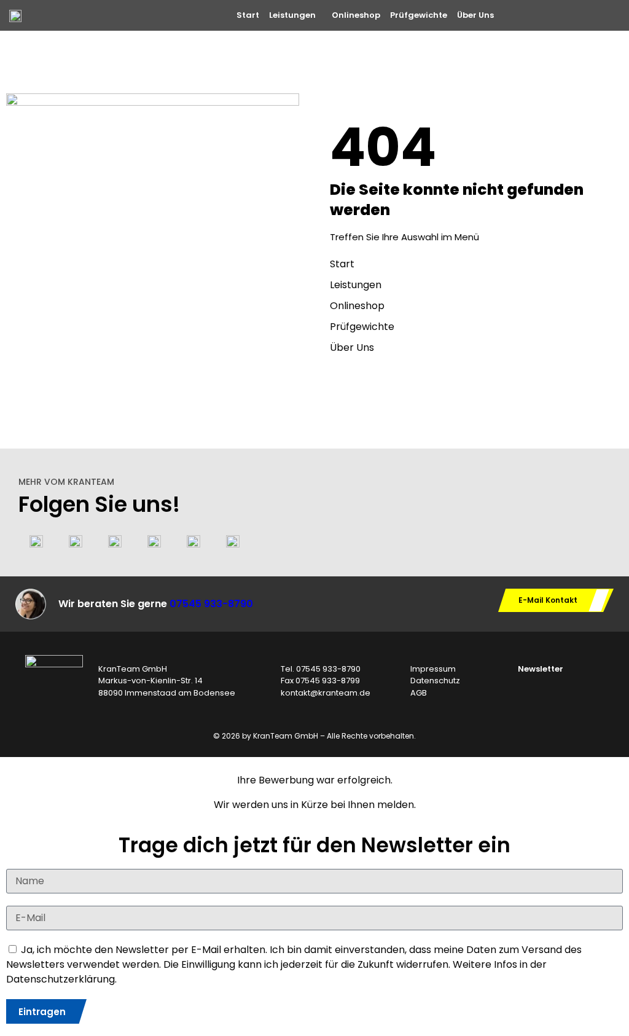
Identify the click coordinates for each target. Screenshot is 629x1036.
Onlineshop (356, 15)
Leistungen (292, 15)
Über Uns (475, 15)
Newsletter (540, 669)
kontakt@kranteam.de (325, 693)
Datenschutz (435, 680)
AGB (418, 693)
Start (247, 15)
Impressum (433, 669)
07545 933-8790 (211, 604)
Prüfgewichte (418, 15)
